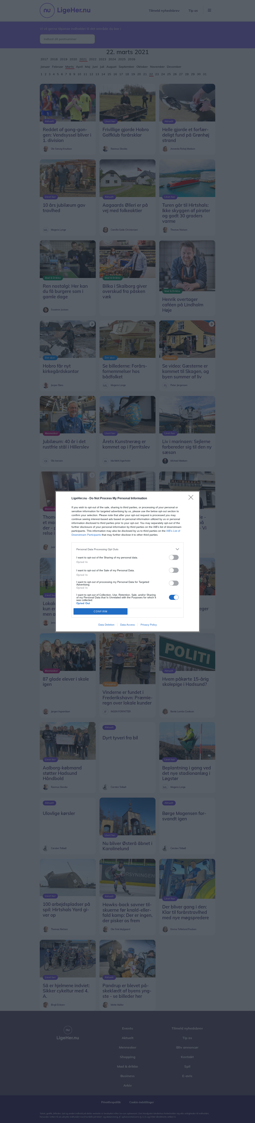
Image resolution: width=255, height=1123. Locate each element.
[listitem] (127, 549)
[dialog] (127, 561)
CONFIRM (101, 611)
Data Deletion (106, 624)
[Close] (192, 498)
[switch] (174, 557)
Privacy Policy (149, 624)
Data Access (127, 624)
